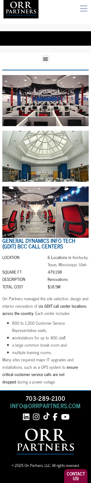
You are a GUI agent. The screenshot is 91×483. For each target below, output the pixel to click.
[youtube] (65, 417)
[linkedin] (26, 417)
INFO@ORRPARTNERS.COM (45, 406)
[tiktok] (47, 416)
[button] (45, 59)
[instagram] (36, 417)
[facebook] (55, 417)
